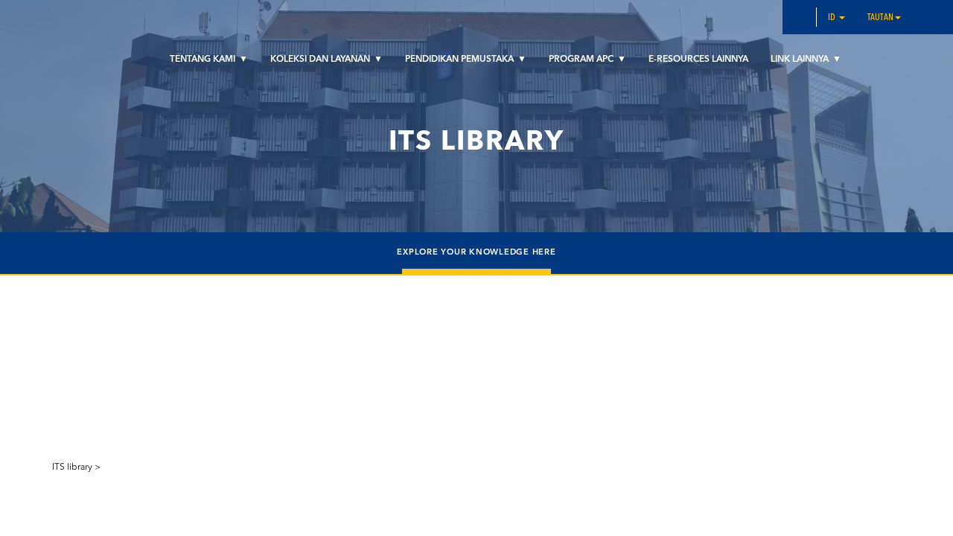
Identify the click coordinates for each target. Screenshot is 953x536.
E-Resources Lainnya (698, 59)
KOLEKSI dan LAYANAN (321, 59)
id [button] (833, 17)
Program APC (582, 59)
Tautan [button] (880, 17)
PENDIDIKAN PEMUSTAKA (460, 59)
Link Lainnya (801, 59)
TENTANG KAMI (204, 59)
